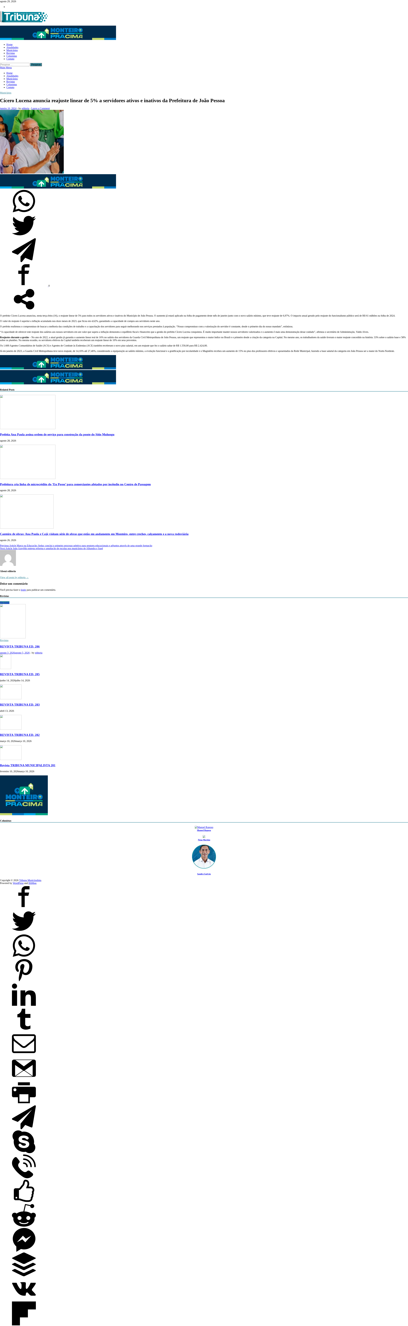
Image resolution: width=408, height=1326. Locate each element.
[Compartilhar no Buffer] (24, 1275)
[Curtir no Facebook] (24, 1202)
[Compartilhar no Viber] (24, 1177)
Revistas (10, 53)
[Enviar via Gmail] (24, 1079)
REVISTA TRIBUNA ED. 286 (20, 646)
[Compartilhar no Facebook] (24, 285)
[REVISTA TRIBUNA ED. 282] (11, 728)
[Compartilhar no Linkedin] (24, 1005)
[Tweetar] (24, 236)
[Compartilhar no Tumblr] (24, 1030)
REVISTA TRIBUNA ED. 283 (20, 704)
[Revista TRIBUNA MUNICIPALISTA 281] (11, 759)
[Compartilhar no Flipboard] (24, 1324)
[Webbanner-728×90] (58, 39)
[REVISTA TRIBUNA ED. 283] (11, 698)
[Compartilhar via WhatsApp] (24, 212)
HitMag (32, 883)
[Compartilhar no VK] (24, 1300)
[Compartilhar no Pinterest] (24, 981)
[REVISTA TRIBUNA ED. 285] (5, 668)
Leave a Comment (40, 108)
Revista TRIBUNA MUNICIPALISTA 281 (27, 765)
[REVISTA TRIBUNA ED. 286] (13, 637)
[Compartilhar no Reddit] (24, 1226)
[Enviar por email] (24, 1054)
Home (9, 44)
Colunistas (11, 56)
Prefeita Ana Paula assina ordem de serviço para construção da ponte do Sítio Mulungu (57, 434)
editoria (25, 108)
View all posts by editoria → (14, 577)
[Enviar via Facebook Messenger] (24, 1251)
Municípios (12, 50)
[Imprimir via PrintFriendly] (24, 1103)
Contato (10, 58)
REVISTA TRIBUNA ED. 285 (20, 674)
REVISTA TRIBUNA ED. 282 (20, 735)
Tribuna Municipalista (30, 880)
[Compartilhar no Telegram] (24, 261)
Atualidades (12, 47)
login (23, 589)
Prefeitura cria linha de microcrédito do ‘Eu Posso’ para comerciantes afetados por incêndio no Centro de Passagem (75, 484)
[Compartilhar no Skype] (24, 1152)
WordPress (18, 883)
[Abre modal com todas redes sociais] (24, 310)
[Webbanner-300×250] (24, 814)
